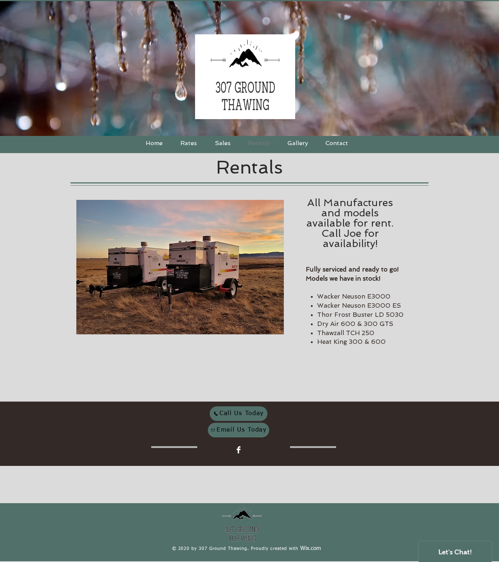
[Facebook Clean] (238, 449)
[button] (180, 267)
